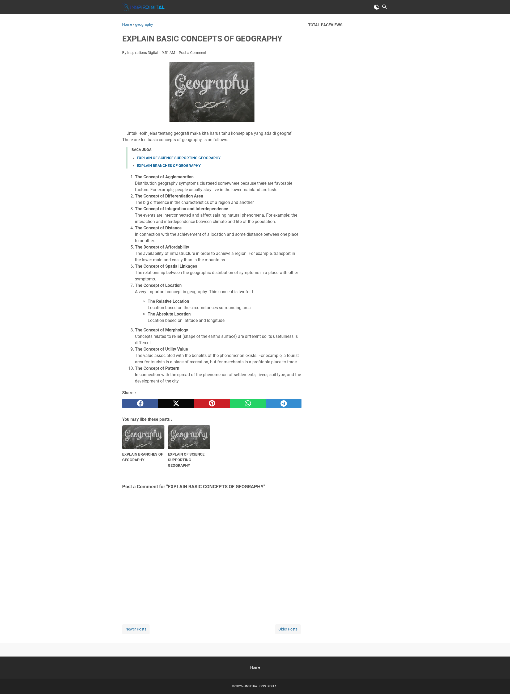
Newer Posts (135, 629)
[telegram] (283, 403)
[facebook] (140, 403)
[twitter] (176, 403)
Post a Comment (192, 53)
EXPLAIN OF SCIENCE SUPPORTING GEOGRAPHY (179, 158)
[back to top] (499, 682)
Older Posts (288, 629)
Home (255, 667)
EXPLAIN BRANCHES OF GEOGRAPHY (169, 165)
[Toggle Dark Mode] (376, 7)
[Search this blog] (384, 7)
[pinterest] (212, 403)
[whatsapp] (248, 403)
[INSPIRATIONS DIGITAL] (143, 7)
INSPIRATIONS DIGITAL (261, 686)
